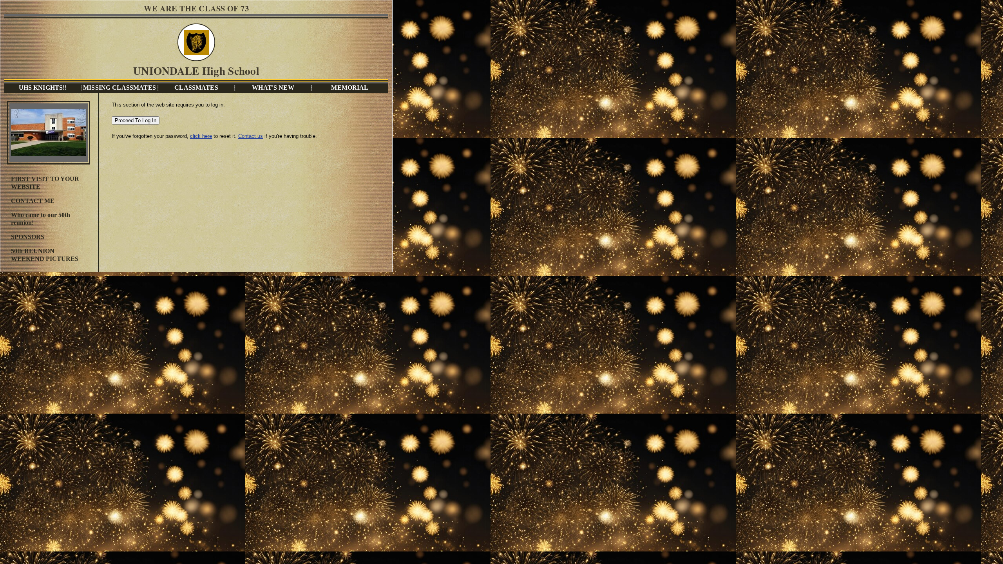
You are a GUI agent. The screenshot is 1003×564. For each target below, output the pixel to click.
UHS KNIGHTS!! (43, 87)
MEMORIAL (349, 87)
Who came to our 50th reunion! (40, 219)
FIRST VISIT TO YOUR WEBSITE (45, 182)
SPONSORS (27, 236)
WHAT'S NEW (273, 87)
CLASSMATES (196, 87)
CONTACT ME (32, 200)
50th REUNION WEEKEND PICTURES (44, 255)
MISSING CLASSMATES (119, 87)
